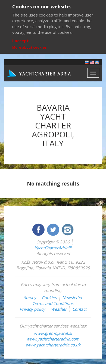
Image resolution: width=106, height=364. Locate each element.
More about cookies (29, 47)
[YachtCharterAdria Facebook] (39, 229)
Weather (59, 309)
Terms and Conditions (52, 303)
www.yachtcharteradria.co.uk (53, 345)
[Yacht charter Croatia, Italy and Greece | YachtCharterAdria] (39, 72)
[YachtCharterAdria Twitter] (53, 229)
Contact (79, 309)
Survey (30, 297)
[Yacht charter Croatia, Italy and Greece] (92, 61)
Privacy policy (32, 309)
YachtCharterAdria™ (53, 247)
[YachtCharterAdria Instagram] (67, 229)
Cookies (49, 297)
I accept (20, 40)
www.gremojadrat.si (53, 333)
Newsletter (72, 297)
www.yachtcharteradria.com (52, 339)
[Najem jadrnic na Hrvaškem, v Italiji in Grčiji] (87, 61)
